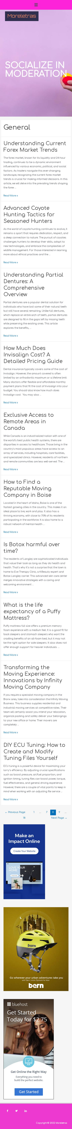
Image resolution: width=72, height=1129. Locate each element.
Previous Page (15, 812)
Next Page (59, 817)
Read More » (11, 195)
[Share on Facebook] (7, 1111)
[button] (36, 5)
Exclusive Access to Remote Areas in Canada (29, 421)
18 (24, 817)
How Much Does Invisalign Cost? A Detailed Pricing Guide (33, 355)
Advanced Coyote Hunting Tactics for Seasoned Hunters (29, 214)
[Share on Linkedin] (25, 1111)
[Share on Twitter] (16, 1111)
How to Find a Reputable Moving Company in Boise (27, 488)
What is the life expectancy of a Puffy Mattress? (32, 611)
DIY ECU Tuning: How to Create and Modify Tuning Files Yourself (34, 751)
